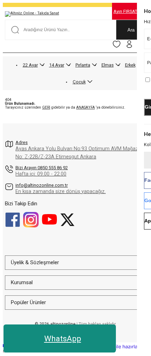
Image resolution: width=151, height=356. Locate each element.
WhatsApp (62, 338)
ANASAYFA (85, 107)
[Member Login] (129, 44)
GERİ (46, 107)
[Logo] (32, 14)
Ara (130, 30)
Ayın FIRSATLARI (130, 11)
